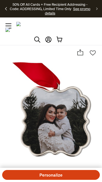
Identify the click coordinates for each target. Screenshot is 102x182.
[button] (48, 40)
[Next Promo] (97, 8)
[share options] (80, 52)
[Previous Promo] (6, 8)
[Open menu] (8, 25)
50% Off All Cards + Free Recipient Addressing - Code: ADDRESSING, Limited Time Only (49, 6)
